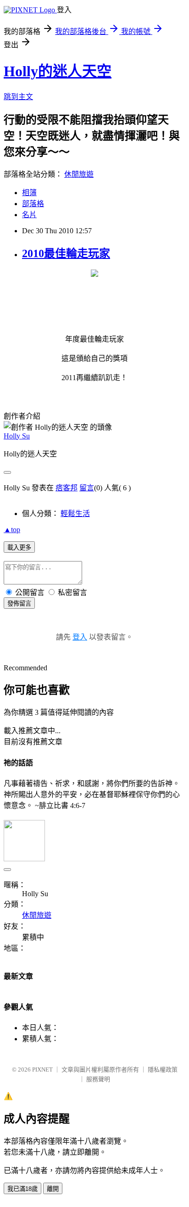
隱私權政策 (163, 1069)
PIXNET (42, 1069)
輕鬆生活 (75, 513)
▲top (12, 529)
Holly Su (17, 436)
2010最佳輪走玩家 (66, 253)
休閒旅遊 (79, 174)
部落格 (33, 204)
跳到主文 (18, 97)
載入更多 (19, 547)
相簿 (29, 192)
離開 (53, 1188)
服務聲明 (98, 1079)
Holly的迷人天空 (57, 71)
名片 (29, 215)
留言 (86, 488)
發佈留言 (19, 603)
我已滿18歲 (22, 1188)
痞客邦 (67, 488)
